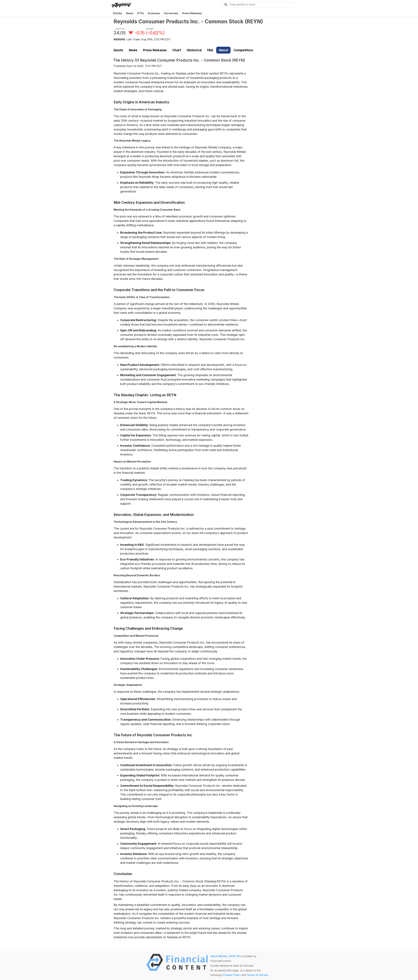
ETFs (140, 13)
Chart (176, 50)
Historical (194, 50)
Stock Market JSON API (225, 956)
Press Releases (192, 13)
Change (149, 28)
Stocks (117, 13)
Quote (118, 50)
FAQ (210, 50)
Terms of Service (257, 975)
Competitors (243, 50)
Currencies (171, 13)
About (223, 50)
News (129, 13)
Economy (154, 13)
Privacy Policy (232, 975)
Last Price (120, 28)
